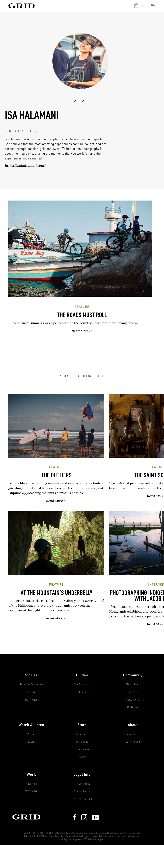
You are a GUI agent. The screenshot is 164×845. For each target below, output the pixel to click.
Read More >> (82, 331)
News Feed (132, 684)
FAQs (82, 756)
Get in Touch (132, 741)
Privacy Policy (82, 783)
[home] (66, 6)
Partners (133, 692)
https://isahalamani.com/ (25, 165)
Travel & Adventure (31, 684)
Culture (31, 692)
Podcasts (31, 741)
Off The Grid (31, 791)
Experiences (82, 749)
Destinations (82, 692)
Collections (132, 699)
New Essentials (82, 684)
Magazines (82, 734)
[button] (139, 6)
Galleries (132, 707)
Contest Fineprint (82, 799)
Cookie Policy (82, 791)
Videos (31, 734)
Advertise (31, 783)
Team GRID (132, 734)
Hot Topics (31, 699)
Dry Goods (82, 741)
